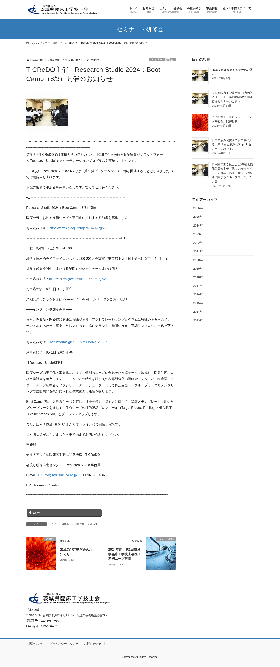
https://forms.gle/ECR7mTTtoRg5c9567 (78, 342)
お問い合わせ (92, 643)
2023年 (198, 234)
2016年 (198, 294)
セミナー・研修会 (162, 59)
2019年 (198, 268)
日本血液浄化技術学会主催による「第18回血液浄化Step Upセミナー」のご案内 (232, 144)
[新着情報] (41, 547)
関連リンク (36, 643)
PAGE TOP (269, 643)
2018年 (198, 277)
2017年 (198, 285)
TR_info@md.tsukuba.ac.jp (57, 475)
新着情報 (93, 524)
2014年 (198, 311)
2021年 (198, 251)
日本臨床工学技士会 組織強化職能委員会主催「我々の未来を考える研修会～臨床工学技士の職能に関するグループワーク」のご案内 (232, 173)
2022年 (198, 242)
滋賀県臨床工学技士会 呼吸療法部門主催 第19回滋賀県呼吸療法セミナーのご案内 (232, 97)
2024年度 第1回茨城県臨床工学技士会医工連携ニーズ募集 (124, 554)
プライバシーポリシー (64, 643)
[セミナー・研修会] (161, 546)
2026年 (198, 208)
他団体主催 (78, 524)
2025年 (198, 216)
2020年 (198, 260)
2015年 (198, 303)
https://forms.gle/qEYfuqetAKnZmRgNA (78, 228)
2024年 (198, 225)
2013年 (198, 320)
